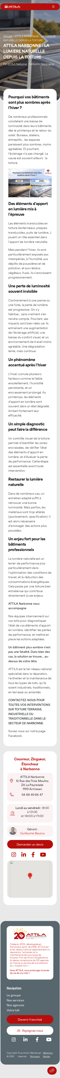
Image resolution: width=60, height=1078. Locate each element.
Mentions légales (48, 1054)
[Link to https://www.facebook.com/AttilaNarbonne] (33, 854)
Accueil (7, 36)
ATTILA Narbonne (17, 64)
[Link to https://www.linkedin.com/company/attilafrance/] (25, 1039)
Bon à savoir (47, 64)
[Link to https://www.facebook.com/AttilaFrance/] (37, 1039)
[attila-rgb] (30, 927)
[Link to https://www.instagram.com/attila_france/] (13, 854)
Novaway (35, 1056)
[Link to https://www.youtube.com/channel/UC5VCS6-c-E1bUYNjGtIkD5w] (43, 854)
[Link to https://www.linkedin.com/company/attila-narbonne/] (23, 854)
